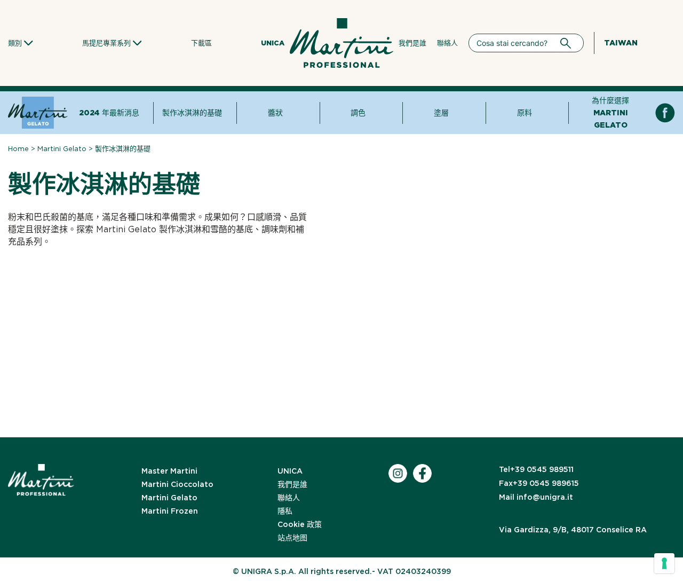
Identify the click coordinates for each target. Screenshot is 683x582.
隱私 (284, 511)
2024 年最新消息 (109, 112)
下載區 (201, 43)
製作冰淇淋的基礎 (192, 112)
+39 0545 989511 (536, 469)
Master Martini (169, 471)
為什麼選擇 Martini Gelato (610, 112)
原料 (524, 112)
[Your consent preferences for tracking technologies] (664, 563)
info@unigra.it (536, 497)
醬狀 (275, 112)
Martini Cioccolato (177, 484)
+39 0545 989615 (539, 483)
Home (18, 149)
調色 (358, 112)
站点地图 (292, 537)
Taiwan (621, 42)
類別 (15, 43)
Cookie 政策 (299, 524)
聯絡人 (447, 43)
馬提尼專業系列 (106, 43)
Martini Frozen (169, 511)
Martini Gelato (61, 149)
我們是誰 (412, 43)
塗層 (441, 112)
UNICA (272, 43)
